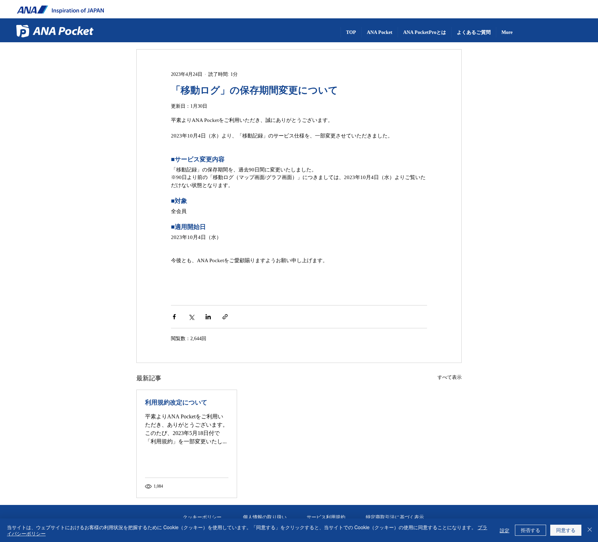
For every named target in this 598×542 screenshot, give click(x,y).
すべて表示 (449, 377)
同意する (566, 529)
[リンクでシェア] (225, 316)
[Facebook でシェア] (174, 316)
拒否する (530, 529)
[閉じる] (590, 530)
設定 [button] (504, 530)
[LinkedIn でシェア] (208, 316)
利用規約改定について (176, 402)
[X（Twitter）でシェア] (191, 316)
